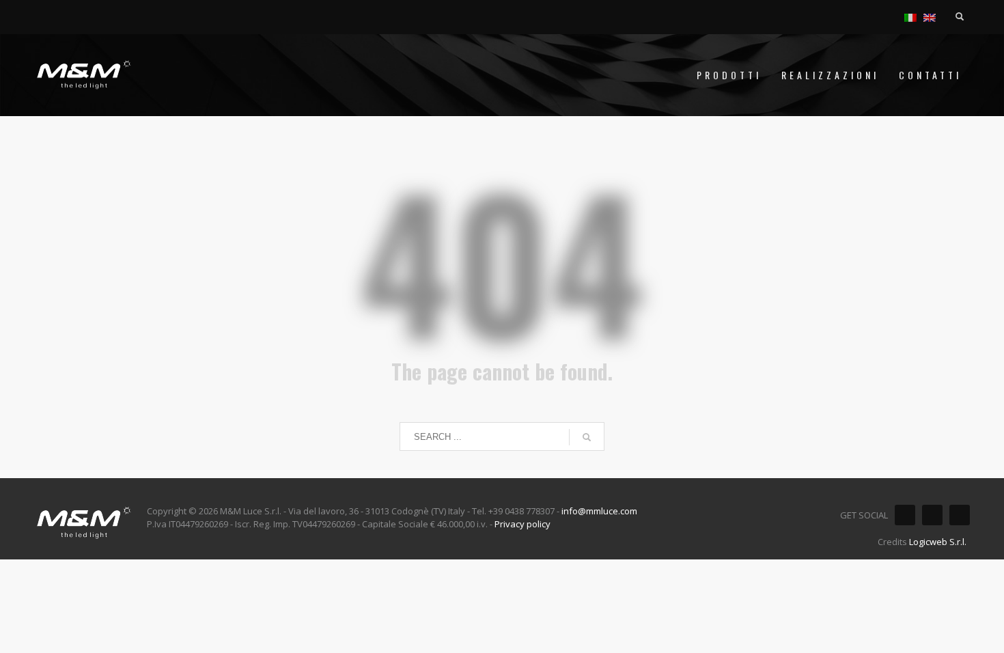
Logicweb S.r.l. (937, 542)
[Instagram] (932, 515)
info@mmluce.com (599, 511)
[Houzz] (959, 515)
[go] (586, 437)
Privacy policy (522, 524)
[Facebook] (905, 515)
